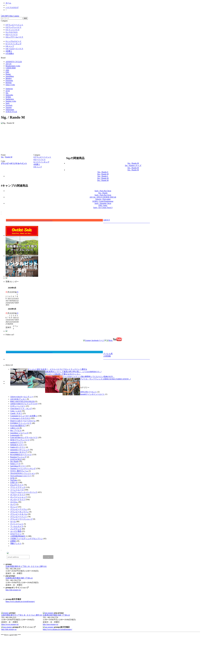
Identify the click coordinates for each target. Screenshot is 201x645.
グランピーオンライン (19, 512)
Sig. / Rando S (102, 172)
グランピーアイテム (18, 509)
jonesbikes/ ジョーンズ (19, 433)
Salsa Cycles (10, 85)
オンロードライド (17, 500)
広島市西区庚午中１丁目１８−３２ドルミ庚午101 (26, 566)
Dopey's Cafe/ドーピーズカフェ (23, 421)
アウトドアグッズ (17, 487)
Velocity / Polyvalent (103, 199)
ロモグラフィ (15, 534)
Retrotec (9, 83)
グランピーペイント (18, 517)
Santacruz (9, 89)
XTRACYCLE (11, 112)
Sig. (7, 93)
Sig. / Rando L (102, 176)
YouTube (13, 480)
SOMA (8, 97)
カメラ (13, 504)
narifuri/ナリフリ (16, 442)
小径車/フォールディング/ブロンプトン (26, 539)
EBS (7, 72)
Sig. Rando (14, 461)
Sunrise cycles (11, 101)
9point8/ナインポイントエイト (92, 394)
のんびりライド (16, 485)
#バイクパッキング (13, 44)
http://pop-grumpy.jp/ (50, 624)
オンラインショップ (18, 497)
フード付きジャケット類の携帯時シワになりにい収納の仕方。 (89, 377)
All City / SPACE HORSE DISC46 (103, 197)
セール (13, 521)
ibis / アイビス (16, 430)
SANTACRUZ (16, 459)
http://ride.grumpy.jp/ (13, 590)
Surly (8, 103)
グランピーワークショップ (21, 519)
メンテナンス (15, 529)
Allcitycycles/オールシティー (21, 397)
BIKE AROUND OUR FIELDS (22, 401)
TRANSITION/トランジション (22, 473)
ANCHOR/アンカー (18, 399)
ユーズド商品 (15, 531)
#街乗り (9, 51)
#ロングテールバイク (14, 37)
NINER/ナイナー (17, 445)
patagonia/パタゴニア (18, 452)
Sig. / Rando (102, 193)
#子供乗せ (10, 54)
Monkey (9, 78)
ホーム (8, 3)
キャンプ (14, 507)
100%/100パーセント (88, 392)
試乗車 (13, 541)
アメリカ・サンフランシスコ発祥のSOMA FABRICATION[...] (105, 379)
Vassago (9, 107)
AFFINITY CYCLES (14, 62)
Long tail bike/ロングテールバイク (24, 437)
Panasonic (9, 80)
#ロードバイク (12, 35)
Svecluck (9, 105)
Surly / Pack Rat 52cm (103, 195)
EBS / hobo (103, 205)
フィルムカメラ (16, 526)
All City (9, 64)
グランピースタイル (18, 514)
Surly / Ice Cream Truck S (102, 208)
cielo (7, 70)
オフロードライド (17, 495)
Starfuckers (10, 99)
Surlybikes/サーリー (18, 466)
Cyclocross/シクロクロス (20, 418)
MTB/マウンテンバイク (20, 440)
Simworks (9, 95)
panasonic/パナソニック (19, 450)
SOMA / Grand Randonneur (102, 201)
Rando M (8, 157)
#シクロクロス (12, 32)
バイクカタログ (12, 7)
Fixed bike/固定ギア (18, 426)
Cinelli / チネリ (16, 413)
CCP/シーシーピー (17, 406)
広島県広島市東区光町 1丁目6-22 (19, 578)
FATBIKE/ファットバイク (20, 423)
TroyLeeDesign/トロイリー (21, 476)
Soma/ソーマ (15, 464)
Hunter (8, 74)
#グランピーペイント (14, 25)
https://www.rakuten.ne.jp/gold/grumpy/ (20, 601)
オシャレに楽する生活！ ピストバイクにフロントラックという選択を (57, 369)
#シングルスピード (13, 41)
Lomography (15, 435)
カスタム (14, 502)
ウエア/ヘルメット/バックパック (23, 492)
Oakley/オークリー (17, 447)
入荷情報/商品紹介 (18, 536)
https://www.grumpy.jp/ (10, 624)
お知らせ (14, 482)
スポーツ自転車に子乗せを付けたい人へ (63, 374)
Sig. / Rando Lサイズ (133, 165)
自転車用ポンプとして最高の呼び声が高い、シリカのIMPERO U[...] (73, 372)
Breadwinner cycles (13, 66)
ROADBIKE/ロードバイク (21, 455)
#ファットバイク (13, 30)
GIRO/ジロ (14, 428)
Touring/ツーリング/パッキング (23, 468)
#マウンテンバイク (13, 27)
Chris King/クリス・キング (21, 409)
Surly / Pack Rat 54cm (103, 191)
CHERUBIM (11, 68)
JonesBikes (10, 76)
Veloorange (10, 110)
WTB (12, 478)
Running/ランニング (18, 457)
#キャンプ (10, 46)
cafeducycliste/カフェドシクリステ (24, 404)
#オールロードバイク (14, 49)
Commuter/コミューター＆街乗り (23, 416)
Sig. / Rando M (133, 163)
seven (8, 91)
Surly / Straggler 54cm (103, 203)
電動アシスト (15, 543)
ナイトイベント (16, 524)
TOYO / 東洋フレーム (19, 471)
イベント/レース (17, 490)
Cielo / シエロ (15, 411)
